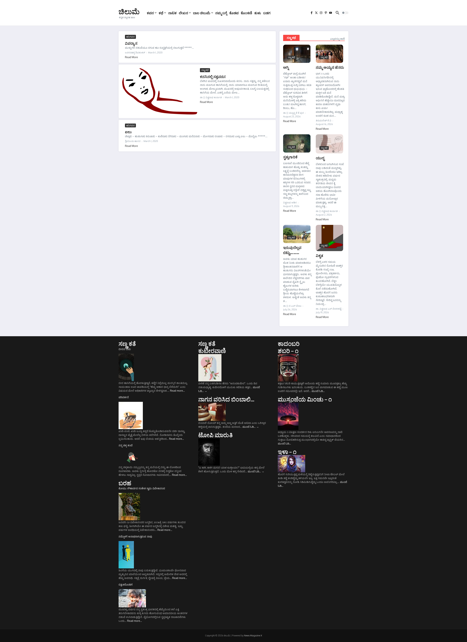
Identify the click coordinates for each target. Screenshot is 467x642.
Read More (131, 57)
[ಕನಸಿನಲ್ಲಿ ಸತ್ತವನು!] (159, 91)
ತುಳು (257, 13)
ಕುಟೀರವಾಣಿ (212, 350)
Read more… (177, 390)
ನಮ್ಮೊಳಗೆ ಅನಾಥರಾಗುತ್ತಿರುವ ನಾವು (135, 536)
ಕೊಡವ (234, 13)
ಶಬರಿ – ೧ (288, 350)
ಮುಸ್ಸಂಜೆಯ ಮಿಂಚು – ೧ (305, 399)
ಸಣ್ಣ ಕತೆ (127, 343)
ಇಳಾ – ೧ (287, 451)
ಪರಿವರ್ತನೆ (124, 397)
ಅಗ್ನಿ (286, 67)
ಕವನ (150, 13)
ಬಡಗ (267, 13)
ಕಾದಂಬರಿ (289, 343)
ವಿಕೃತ (319, 255)
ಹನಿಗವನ (130, 36)
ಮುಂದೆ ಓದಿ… (250, 426)
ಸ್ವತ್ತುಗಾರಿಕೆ (290, 157)
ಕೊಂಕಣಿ (246, 13)
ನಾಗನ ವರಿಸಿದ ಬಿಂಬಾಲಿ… (226, 399)
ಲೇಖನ (183, 13)
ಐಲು (128, 131)
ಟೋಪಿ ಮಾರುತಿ (215, 434)
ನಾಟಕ (172, 13)
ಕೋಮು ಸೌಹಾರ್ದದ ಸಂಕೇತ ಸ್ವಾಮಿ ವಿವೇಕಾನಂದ (142, 488)
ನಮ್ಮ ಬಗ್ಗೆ (221, 13)
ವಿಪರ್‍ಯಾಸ (131, 43)
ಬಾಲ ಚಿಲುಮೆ (201, 13)
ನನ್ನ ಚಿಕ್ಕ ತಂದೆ (125, 445)
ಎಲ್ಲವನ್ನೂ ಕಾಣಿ (337, 38)
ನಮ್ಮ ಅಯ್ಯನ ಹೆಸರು (330, 67)
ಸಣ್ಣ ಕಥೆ (205, 70)
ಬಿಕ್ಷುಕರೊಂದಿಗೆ (126, 584)
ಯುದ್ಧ (320, 157)
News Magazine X (253, 635)
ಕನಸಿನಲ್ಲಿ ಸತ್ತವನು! (213, 76)
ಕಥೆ (161, 13)
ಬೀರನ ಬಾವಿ (125, 349)
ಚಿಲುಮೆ (129, 11)
